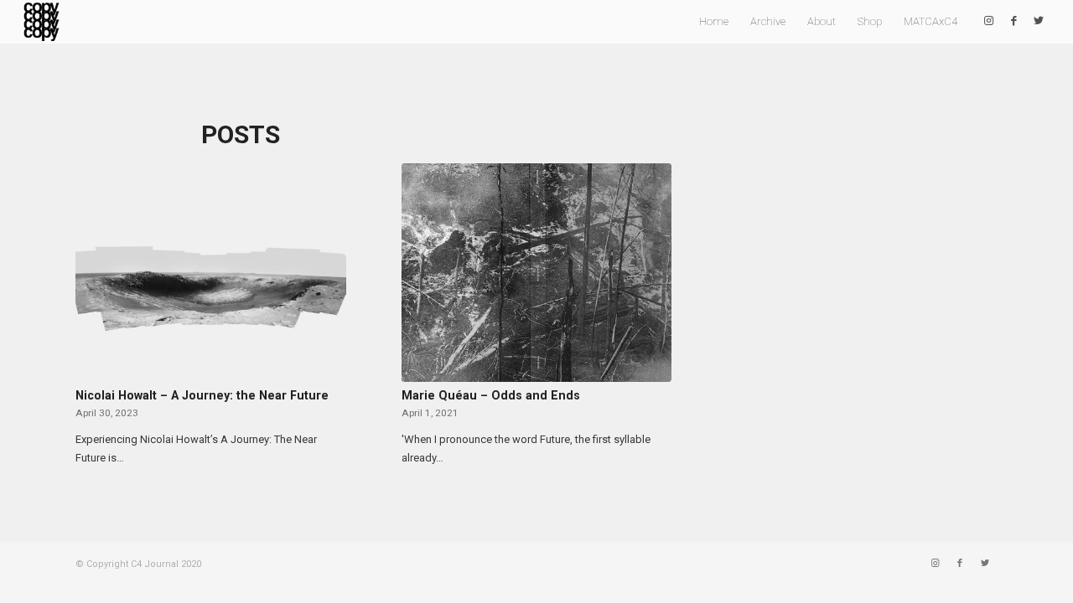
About (821, 21)
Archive (767, 21)
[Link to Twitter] (1038, 21)
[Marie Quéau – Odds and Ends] (537, 272)
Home (713, 21)
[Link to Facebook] (1013, 21)
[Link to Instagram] (988, 21)
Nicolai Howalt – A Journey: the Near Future (202, 395)
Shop (870, 21)
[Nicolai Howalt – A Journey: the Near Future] (210, 272)
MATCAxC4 (930, 21)
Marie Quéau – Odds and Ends (491, 395)
